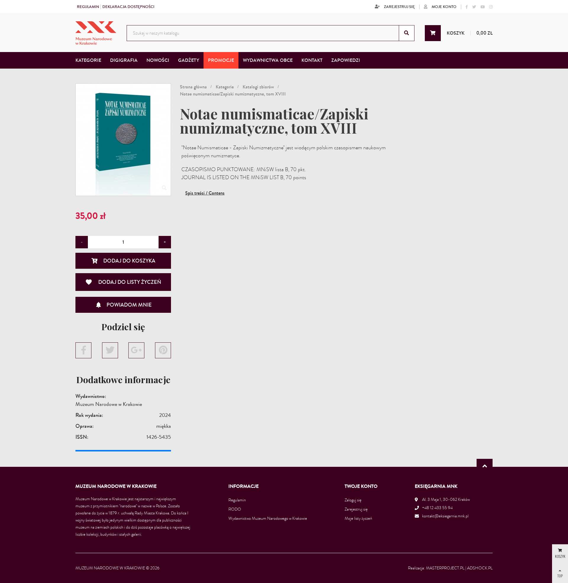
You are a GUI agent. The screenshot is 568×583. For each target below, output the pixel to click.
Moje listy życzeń (358, 518)
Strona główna (193, 86)
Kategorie (225, 86)
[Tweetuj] (110, 350)
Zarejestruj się (399, 6)
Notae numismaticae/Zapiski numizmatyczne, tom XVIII (233, 93)
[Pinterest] (163, 350)
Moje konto (444, 6)
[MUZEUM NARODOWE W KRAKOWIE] (95, 33)
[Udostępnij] (83, 350)
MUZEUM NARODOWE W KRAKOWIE (110, 568)
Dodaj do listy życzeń (123, 282)
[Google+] (136, 350)
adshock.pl (480, 568)
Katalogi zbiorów (258, 86)
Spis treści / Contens (205, 193)
